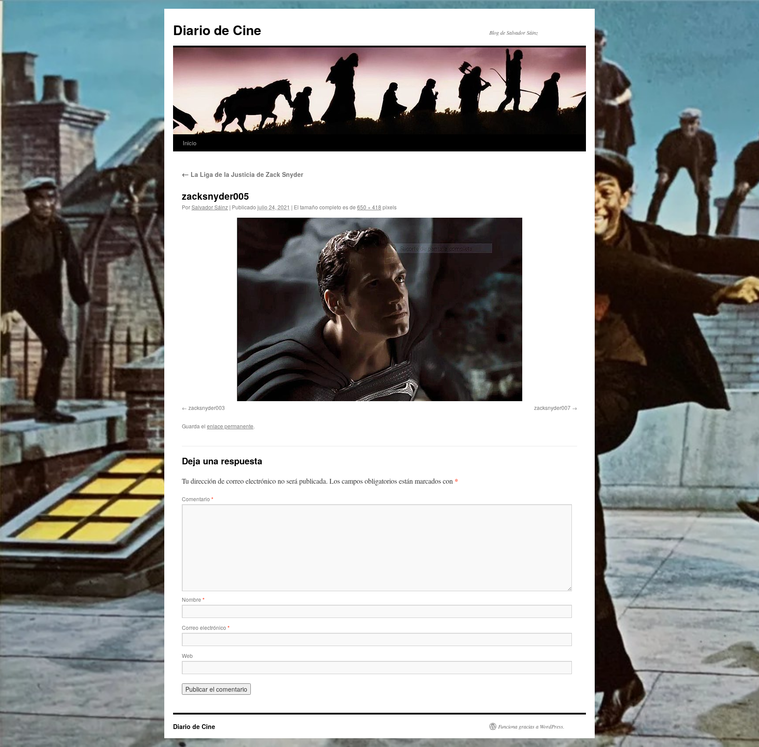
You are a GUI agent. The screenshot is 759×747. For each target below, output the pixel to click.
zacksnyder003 (206, 407)
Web (187, 655)
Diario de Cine (217, 29)
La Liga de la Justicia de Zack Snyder (242, 174)
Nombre (193, 599)
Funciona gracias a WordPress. (531, 726)
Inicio (189, 143)
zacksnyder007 (552, 407)
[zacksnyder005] (379, 309)
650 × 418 (369, 207)
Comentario (197, 499)
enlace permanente (230, 426)
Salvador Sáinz (210, 207)
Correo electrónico (206, 627)
